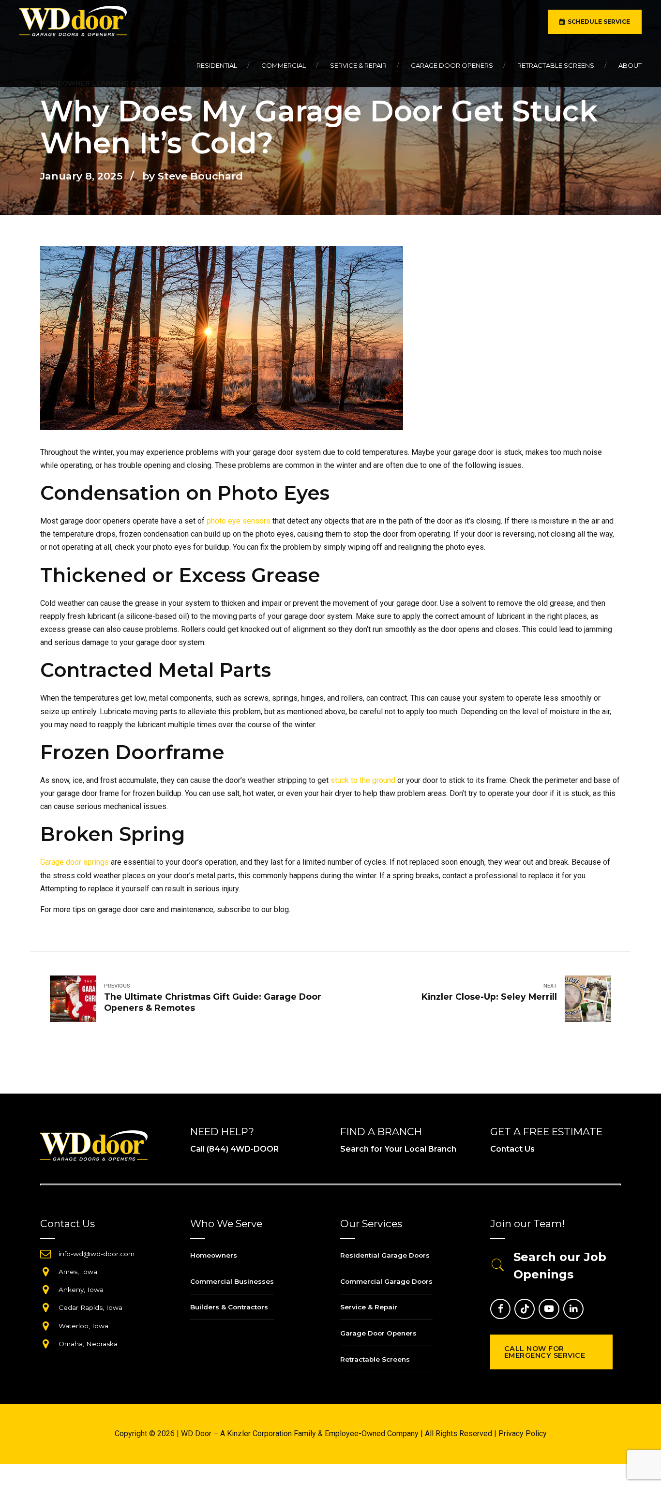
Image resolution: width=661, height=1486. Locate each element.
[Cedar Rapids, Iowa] (45, 1307)
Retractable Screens (555, 65)
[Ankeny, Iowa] (45, 1289)
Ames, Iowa (78, 1272)
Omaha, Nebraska (88, 1344)
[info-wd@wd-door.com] (45, 1253)
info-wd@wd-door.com (97, 1254)
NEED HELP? (222, 1132)
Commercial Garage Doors (386, 1281)
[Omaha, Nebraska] (45, 1343)
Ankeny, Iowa (81, 1289)
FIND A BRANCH (381, 1132)
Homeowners (213, 1255)
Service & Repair (358, 65)
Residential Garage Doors (385, 1255)
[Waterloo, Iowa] (45, 1326)
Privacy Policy (522, 1433)
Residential (216, 65)
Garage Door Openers (452, 65)
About (630, 65)
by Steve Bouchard (192, 176)
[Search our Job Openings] (498, 1265)
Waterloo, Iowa (83, 1326)
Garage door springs (74, 862)
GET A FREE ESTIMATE (546, 1132)
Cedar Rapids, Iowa (90, 1307)
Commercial (283, 65)
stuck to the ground (362, 780)
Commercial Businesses (232, 1281)
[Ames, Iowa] (45, 1271)
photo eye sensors (238, 520)
